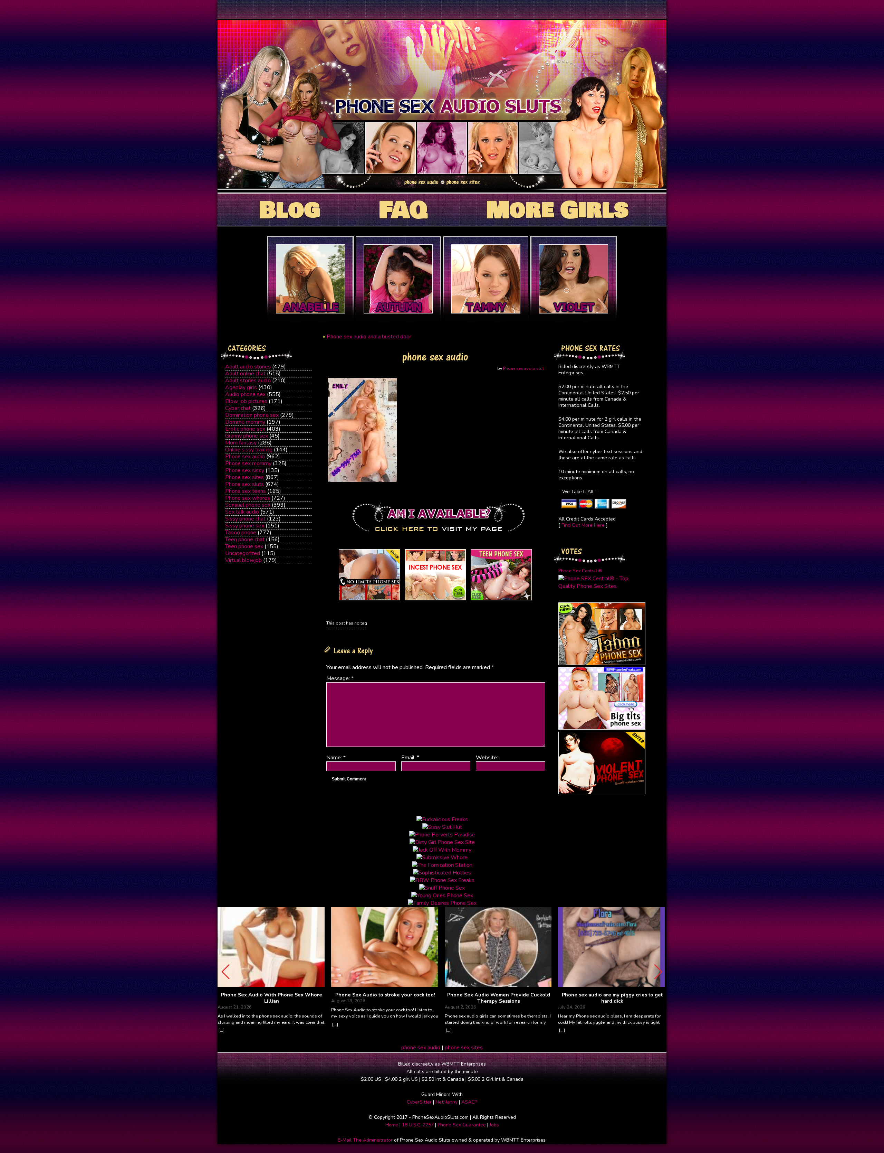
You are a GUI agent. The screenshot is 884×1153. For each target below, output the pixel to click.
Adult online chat (245, 373)
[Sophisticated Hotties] (601, 663)
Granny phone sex (246, 436)
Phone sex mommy (248, 463)
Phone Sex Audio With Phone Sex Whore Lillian (271, 998)
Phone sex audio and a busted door (369, 336)
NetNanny (446, 1102)
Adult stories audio (248, 380)
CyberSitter (419, 1102)
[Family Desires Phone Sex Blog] (435, 600)
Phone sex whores (247, 498)
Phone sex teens (245, 491)
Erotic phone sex (245, 429)
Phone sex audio (245, 456)
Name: (336, 757)
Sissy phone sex (244, 525)
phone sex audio (420, 1047)
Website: (487, 757)
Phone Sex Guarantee (462, 1125)
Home (391, 1125)
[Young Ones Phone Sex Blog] (501, 600)
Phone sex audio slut (523, 368)
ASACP (469, 1102)
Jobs (494, 1125)
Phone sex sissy (244, 470)
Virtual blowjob (243, 560)
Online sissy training (248, 449)
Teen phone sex (244, 546)
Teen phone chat (245, 539)
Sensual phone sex (247, 505)
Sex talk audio (242, 512)
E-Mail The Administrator (365, 1140)
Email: (410, 757)
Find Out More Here (583, 525)
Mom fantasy (241, 443)
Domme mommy (245, 422)
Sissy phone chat (245, 519)
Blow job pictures (246, 401)
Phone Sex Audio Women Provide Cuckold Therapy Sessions (498, 998)
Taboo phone (240, 532)
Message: (340, 678)
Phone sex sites (244, 477)
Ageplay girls (241, 387)
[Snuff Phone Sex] (601, 792)
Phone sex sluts (244, 484)
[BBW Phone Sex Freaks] (601, 728)
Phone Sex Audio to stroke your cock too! (385, 995)
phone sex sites (464, 1047)
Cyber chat (238, 408)
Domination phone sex (252, 415)
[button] (658, 971)
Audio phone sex (245, 394)
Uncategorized (242, 553)
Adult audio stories (248, 367)
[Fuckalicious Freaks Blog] (369, 600)
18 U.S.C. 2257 (418, 1125)
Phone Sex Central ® (580, 571)
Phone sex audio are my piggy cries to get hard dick (612, 998)
